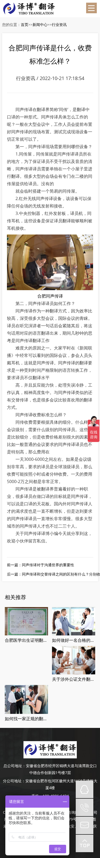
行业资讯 (59, 24)
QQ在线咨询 (84, 789)
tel (84, 807)
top (84, 843)
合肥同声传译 (50, 296)
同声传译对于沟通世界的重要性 (48, 564)
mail (84, 825)
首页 (24, 24)
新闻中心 (40, 24)
